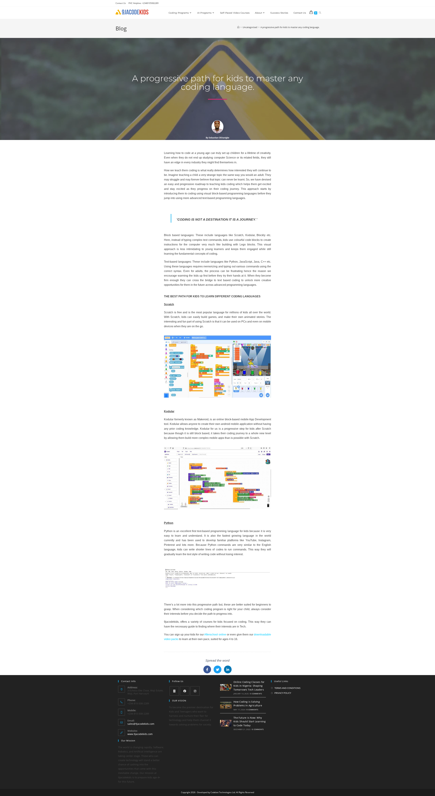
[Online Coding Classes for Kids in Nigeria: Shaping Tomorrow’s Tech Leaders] (226, 687)
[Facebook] (207, 669)
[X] (174, 691)
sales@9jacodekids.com (140, 723)
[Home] (238, 27)
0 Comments (256, 693)
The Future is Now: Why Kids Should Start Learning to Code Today (249, 721)
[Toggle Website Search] (320, 13)
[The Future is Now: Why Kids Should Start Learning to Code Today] (226, 723)
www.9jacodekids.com (140, 734)
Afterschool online (215, 634)
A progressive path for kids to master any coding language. (289, 27)
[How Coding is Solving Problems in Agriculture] (226, 705)
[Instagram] (195, 691)
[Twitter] (217, 669)
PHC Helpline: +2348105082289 (143, 3)
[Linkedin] (228, 669)
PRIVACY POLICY (282, 692)
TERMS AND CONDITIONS (287, 688)
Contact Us (121, 3)
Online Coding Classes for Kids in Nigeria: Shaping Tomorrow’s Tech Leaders (249, 685)
